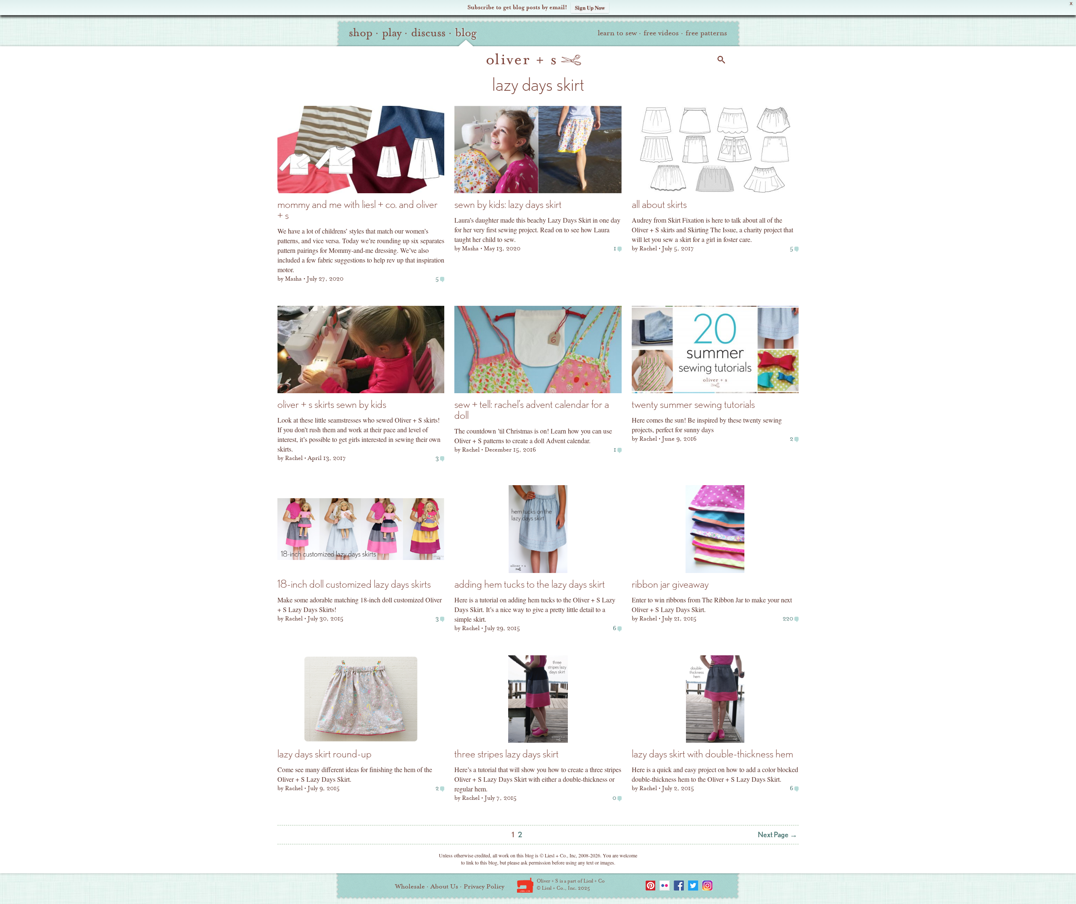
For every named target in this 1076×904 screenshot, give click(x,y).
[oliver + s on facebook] (679, 885)
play (391, 33)
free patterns (706, 33)
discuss (428, 33)
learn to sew (617, 33)
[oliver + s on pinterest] (650, 885)
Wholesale (410, 886)
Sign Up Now (590, 7)
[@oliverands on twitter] (693, 885)
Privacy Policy (484, 886)
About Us (444, 886)
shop (360, 33)
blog (466, 33)
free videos (661, 33)
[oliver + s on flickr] (664, 885)
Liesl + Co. (525, 885)
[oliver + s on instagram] (707, 885)
